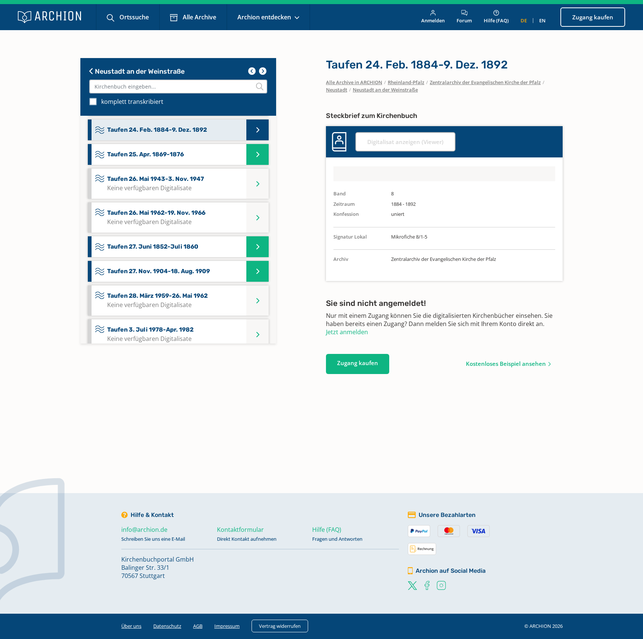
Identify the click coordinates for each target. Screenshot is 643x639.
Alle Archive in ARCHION (354, 82)
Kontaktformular (240, 529)
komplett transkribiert (132, 102)
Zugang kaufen (592, 17)
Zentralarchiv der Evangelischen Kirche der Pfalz (485, 82)
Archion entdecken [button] (264, 17)
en (542, 20)
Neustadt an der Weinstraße (139, 71)
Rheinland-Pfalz (406, 82)
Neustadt (336, 89)
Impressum (227, 626)
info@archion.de (144, 529)
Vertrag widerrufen (280, 626)
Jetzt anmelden (347, 332)
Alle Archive (198, 17)
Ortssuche (133, 17)
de (524, 20)
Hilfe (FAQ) (496, 20)
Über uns (131, 626)
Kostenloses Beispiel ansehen (506, 363)
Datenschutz (167, 626)
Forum (464, 20)
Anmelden (433, 20)
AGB (197, 626)
